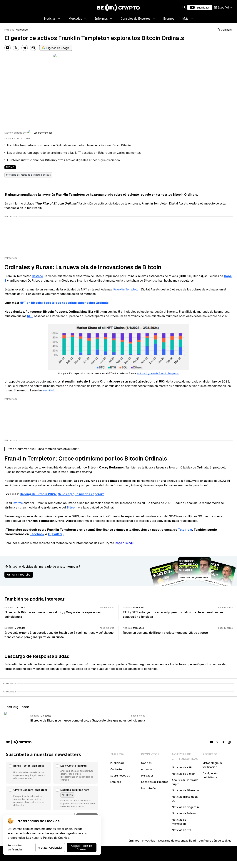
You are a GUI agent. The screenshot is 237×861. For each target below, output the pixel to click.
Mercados (22, 29)
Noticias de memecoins (179, 821)
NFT (30, 316)
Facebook (37, 534)
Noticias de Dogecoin (185, 807)
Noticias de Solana (184, 813)
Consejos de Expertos (154, 782)
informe (18, 503)
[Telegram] (24, 48)
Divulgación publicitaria (210, 775)
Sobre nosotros (120, 775)
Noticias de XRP (182, 767)
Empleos (115, 782)
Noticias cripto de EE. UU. (185, 798)
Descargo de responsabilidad (177, 840)
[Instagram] (33, 48)
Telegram (185, 530)
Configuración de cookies (215, 840)
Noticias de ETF (181, 830)
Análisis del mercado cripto (185, 782)
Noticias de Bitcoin (184, 773)
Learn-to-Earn (149, 788)
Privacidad (148, 840)
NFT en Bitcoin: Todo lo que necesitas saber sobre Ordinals (64, 303)
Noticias (9, 29)
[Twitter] (16, 48)
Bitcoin (72, 507)
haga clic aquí (124, 543)
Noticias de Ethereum (185, 790)
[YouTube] (7, 48)
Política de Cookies (56, 838)
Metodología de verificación (213, 765)
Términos (133, 840)
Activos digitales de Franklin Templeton (158, 373)
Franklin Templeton (126, 289)
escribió (48, 390)
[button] (28, 773)
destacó (37, 276)
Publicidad (117, 763)
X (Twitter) (56, 534)
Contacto (116, 769)
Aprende (146, 769)
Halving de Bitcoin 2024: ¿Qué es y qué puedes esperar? (62, 494)
